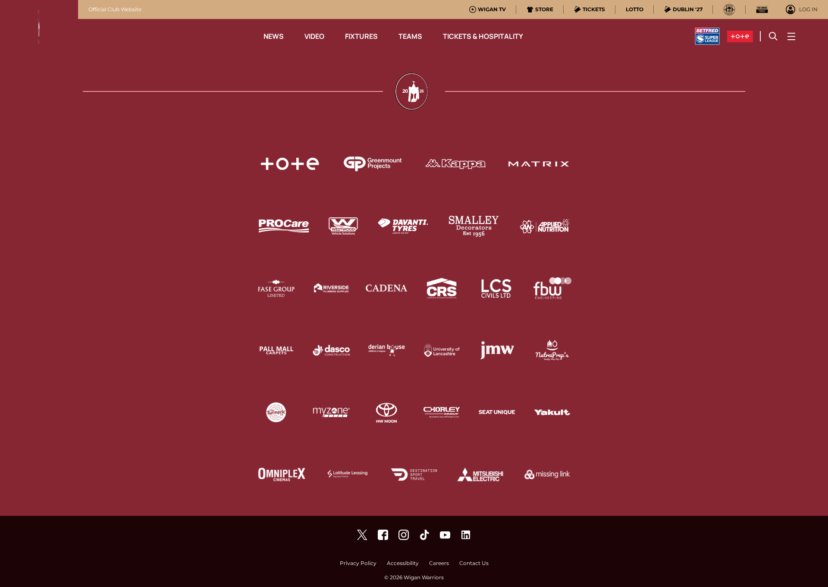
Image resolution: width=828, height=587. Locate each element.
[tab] (487, 9)
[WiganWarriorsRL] (362, 535)
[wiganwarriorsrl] (403, 535)
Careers (439, 563)
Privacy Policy (358, 563)
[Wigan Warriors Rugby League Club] (466, 535)
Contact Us (474, 563)
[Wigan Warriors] (383, 535)
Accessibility (403, 563)
